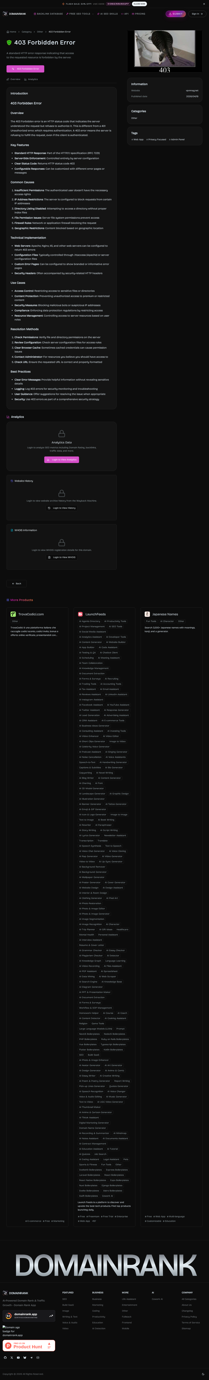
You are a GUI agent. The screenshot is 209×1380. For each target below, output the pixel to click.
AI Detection (98, 1328)
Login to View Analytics (64, 459)
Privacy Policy (189, 1316)
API (126, 13)
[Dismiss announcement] (204, 4)
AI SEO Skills (109, 13)
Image (65, 1310)
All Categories (189, 1299)
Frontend (127, 1322)
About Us (187, 1305)
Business (97, 1299)
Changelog (187, 1310)
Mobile (125, 1328)
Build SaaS (68, 1305)
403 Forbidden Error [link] (60, 31)
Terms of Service (191, 1322)
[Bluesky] (24, 1357)
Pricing (140, 13)
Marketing (97, 1305)
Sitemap (186, 1328)
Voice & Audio (69, 1322)
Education (97, 1322)
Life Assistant (129, 1299)
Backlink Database (50, 13)
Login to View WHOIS (64, 557)
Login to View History (64, 508)
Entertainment (129, 1305)
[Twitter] (11, 1357)
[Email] (37, 1357)
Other (40, 31)
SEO (64, 1299)
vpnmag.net (192, 90)
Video (65, 1328)
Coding (96, 1310)
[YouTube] (18, 1357)
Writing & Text (69, 1316)
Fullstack (126, 1316)
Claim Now (139, 4)
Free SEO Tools (79, 13)
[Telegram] (31, 1357)
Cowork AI (157, 1299)
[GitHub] (5, 1357)
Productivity (98, 1316)
